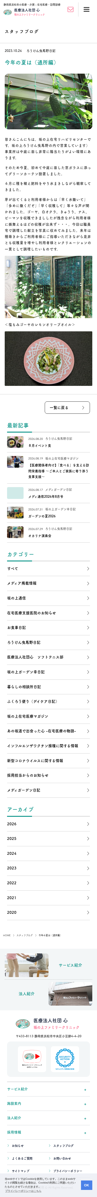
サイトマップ (20, 1170)
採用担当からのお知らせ (27, 775)
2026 (11, 824)
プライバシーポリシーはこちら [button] (23, 1190)
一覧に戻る (59, 407)
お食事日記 (16, 627)
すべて (12, 568)
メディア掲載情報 (21, 583)
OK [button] (86, 1185)
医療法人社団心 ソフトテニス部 (35, 657)
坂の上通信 (16, 598)
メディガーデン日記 (23, 790)
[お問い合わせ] (70, 9)
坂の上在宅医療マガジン (27, 716)
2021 (11, 898)
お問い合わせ (62, 1158)
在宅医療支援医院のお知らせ (31, 613)
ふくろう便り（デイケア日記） (33, 701)
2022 (11, 883)
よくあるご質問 (22, 1158)
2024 (11, 853)
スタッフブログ (63, 1145)
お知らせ (18, 1145)
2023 (11, 868)
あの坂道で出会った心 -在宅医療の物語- (41, 731)
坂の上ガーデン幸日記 (26, 672)
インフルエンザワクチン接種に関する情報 (42, 746)
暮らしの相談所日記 (24, 687)
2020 (11, 912)
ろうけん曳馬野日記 (23, 642)
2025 (11, 838)
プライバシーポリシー (67, 1170)
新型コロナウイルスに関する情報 (35, 761)
